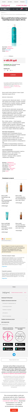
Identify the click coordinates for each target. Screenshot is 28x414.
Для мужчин (5, 312)
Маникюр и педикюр (7, 309)
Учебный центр (4, 324)
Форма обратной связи (14, 359)
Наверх (14, 286)
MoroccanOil (8, 49)
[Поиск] (26, 9)
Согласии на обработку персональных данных (14, 373)
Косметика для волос (7, 306)
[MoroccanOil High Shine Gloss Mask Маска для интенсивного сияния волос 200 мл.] (7, 215)
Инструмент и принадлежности (9, 303)
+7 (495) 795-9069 (21, 5)
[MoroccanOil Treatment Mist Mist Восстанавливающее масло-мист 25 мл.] (21, 215)
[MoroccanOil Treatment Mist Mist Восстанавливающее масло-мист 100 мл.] (21, 187)
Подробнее (4, 266)
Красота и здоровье (7, 316)
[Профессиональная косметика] (5, 5)
